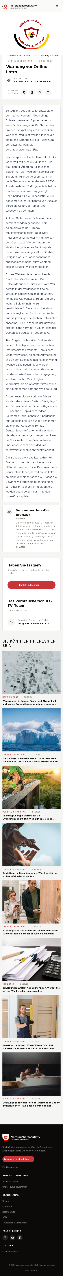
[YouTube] (12, 1237)
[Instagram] (5, 1237)
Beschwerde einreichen (16, 1159)
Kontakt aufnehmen (29, 585)
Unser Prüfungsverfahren (14, 1186)
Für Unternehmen (10, 1167)
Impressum (7, 1206)
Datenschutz (8, 1212)
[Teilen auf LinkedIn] (32, 92)
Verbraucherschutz (28, 55)
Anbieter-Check (10, 1181)
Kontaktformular (10, 1251)
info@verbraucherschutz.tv (33, 623)
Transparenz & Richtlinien (14, 1222)
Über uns (6, 1201)
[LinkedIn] (20, 1237)
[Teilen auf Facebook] (24, 92)
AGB (4, 1217)
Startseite (11, 55)
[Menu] (57, 6)
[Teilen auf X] (40, 92)
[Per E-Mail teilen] (48, 92)
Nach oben (30, 1270)
